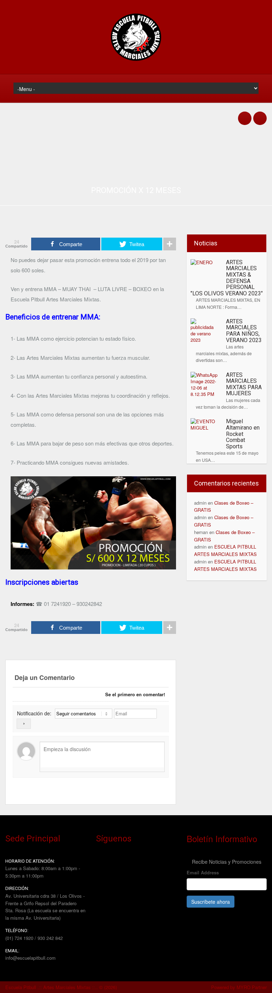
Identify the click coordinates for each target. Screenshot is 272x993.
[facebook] (244, 114)
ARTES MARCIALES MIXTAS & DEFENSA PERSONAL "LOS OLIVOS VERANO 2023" (227, 278)
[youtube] (260, 114)
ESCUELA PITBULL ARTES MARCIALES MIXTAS (225, 550)
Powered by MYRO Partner (239, 987)
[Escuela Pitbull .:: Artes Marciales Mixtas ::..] (136, 61)
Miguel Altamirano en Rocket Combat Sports (243, 433)
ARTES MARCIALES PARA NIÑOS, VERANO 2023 (244, 330)
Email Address (203, 872)
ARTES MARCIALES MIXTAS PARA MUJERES (244, 384)
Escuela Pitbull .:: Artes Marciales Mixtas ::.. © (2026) (61, 987)
